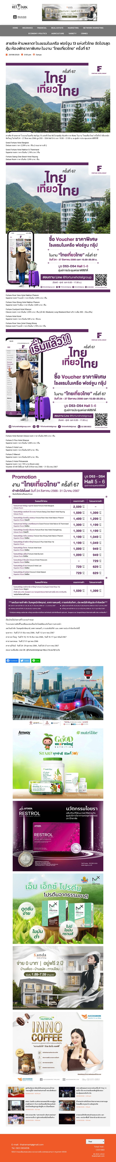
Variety (72, 33)
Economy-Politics (37, 33)
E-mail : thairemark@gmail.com (28, 1144)
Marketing (73, 27)
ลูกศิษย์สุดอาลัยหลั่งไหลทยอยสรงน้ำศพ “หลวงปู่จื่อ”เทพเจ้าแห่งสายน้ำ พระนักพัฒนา (40, 1089)
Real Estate (57, 27)
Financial (42, 27)
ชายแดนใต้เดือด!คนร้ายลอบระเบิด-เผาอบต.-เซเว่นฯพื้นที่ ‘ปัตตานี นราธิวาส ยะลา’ (91, 1116)
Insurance (27, 27)
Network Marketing (93, 27)
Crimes (84, 33)
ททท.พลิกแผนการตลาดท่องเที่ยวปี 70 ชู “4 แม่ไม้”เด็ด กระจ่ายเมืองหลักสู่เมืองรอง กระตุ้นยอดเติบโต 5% (91, 1090)
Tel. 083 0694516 (20, 1148)
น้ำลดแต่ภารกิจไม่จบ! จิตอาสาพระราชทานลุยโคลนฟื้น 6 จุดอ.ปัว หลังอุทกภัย (92, 1102)
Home (15, 27)
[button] (69, 12)
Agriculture (57, 33)
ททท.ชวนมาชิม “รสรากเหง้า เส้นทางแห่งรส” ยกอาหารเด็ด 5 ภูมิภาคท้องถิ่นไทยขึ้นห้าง (40, 1116)
